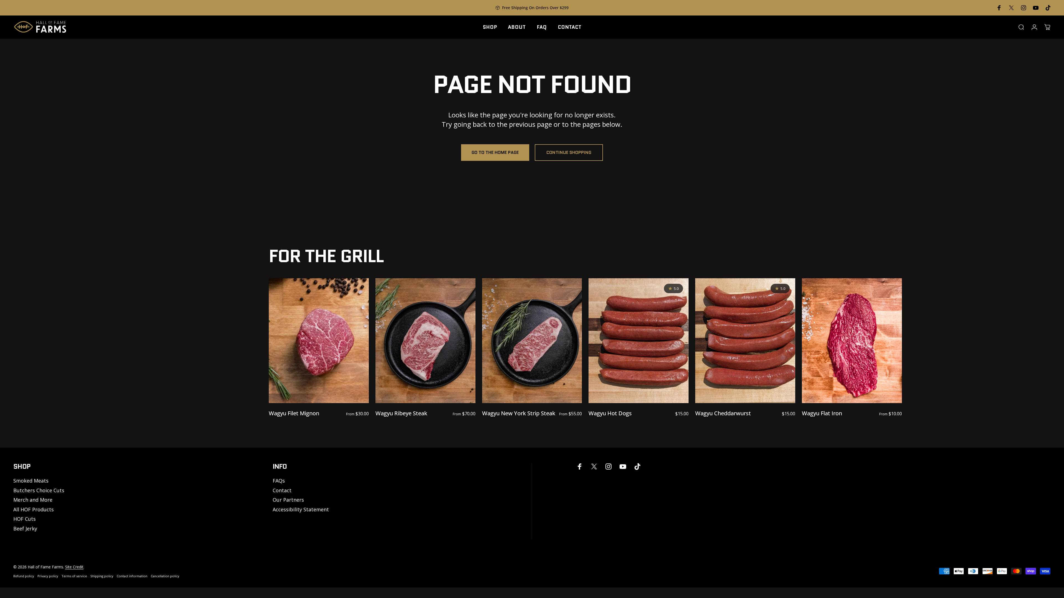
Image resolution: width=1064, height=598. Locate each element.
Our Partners (288, 500)
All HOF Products (33, 509)
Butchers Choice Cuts (38, 490)
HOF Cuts (24, 519)
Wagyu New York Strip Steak (518, 413)
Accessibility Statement (301, 509)
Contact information (132, 576)
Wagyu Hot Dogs (610, 413)
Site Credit (74, 566)
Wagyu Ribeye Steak (401, 413)
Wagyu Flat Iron (822, 413)
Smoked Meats (30, 481)
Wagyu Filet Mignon (294, 413)
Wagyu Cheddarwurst (723, 413)
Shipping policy (101, 576)
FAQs (279, 481)
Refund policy (23, 576)
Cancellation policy (165, 576)
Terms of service (74, 576)
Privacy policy (47, 576)
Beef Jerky (25, 528)
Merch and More (32, 500)
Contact (282, 490)
